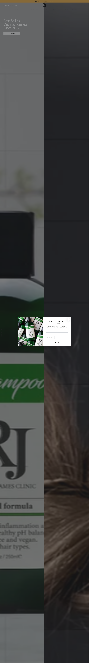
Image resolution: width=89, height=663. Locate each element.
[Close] (68, 319)
